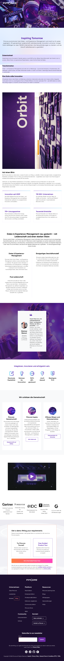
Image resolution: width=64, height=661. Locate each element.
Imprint (29, 656)
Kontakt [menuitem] (35, 614)
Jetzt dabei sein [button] (32, 439)
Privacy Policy (36, 647)
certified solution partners (44, 567)
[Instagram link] (34, 651)
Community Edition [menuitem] (30, 604)
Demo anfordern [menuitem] (38, 618)
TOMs (59, 656)
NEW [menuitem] (26, 611)
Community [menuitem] (22, 614)
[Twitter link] (30, 651)
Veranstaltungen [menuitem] (47, 601)
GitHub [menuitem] (20, 621)
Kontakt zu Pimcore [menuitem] (38, 623)
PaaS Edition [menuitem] (28, 590)
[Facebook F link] (26, 651)
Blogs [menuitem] (44, 594)
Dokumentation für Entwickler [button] (52, 436)
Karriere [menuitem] (11, 598)
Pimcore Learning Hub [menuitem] (48, 590)
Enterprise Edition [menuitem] (30, 594)
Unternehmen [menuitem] (14, 587)
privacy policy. (47, 568)
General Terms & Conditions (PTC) (48, 656)
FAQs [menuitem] (43, 604)
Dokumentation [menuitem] (22, 617)
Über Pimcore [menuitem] (13, 590)
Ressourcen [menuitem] (46, 587)
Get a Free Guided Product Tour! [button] (32, 561)
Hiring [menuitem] (16, 598)
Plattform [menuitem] (28, 587)
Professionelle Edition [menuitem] (31, 597)
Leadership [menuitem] (12, 594)
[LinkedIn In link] (37, 651)
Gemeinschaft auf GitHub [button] (11, 443)
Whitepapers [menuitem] (46, 597)
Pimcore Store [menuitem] (29, 608)
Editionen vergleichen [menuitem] (31, 601)
